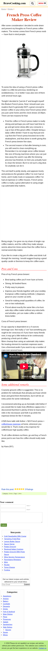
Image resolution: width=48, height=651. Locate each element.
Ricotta (6, 565)
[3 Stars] (19, 489)
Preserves (7, 619)
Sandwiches (7, 624)
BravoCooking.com (14, 3)
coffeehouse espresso (11, 424)
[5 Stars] (23, 489)
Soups (5, 632)
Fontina (7, 570)
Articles (6, 599)
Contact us (42, 648)
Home (3, 9)
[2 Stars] (17, 489)
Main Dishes (8, 614)
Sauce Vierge (9, 544)
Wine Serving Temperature (14, 557)
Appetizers (7, 596)
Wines (5, 635)
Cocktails (6, 604)
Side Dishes (7, 627)
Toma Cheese (9, 567)
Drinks (11, 493)
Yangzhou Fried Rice (12, 539)
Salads (5, 622)
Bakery (5, 601)
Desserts (6, 606)
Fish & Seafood (9, 612)
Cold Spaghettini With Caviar (15, 536)
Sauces (8, 630)
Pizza (5, 617)
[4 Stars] (21, 489)
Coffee (20, 493)
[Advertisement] (24, 213)
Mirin (6, 562)
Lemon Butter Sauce (12, 541)
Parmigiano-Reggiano (12, 560)
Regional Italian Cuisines (13, 549)
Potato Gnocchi (10, 547)
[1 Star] (15, 489)
